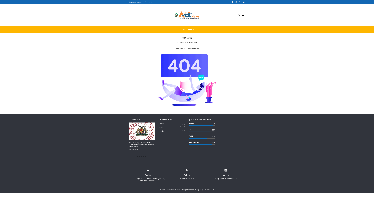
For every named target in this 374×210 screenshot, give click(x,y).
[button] (137, 156)
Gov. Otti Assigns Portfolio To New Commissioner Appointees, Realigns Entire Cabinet (141, 144)
